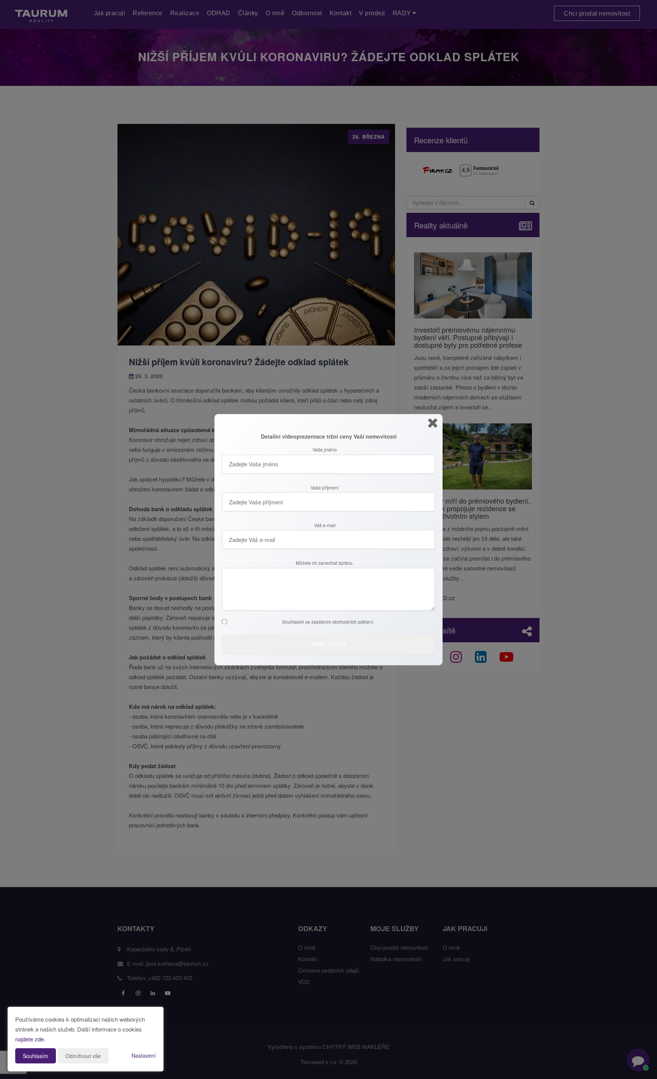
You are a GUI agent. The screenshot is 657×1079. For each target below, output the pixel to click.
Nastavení (144, 1055)
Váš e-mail (325, 525)
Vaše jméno (325, 450)
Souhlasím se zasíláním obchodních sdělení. (328, 621)
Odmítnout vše (83, 1056)
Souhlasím (35, 1056)
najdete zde (29, 1039)
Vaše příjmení (325, 487)
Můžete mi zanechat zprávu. (325, 563)
